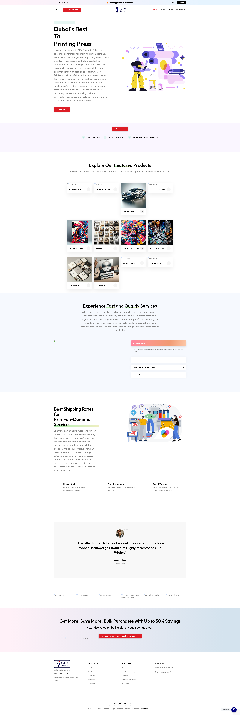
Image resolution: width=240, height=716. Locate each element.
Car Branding (128, 211)
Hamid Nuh (147, 708)
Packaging (100, 248)
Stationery (74, 285)
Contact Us (180, 10)
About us (90, 668)
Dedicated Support (141, 375)
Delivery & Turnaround (128, 679)
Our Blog (90, 672)
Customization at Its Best (144, 367)
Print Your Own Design (128, 672)
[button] (173, 2)
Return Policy (92, 683)
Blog (171, 10)
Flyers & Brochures (131, 248)
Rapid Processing (140, 343)
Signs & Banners (76, 248)
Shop (163, 10)
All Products (125, 675)
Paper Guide (125, 683)
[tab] (158, 343)
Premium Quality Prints (143, 360)
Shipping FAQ (92, 679)
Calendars (100, 285)
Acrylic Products (157, 248)
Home (155, 10)
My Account (125, 668)
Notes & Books (129, 263)
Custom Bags (155, 263)
